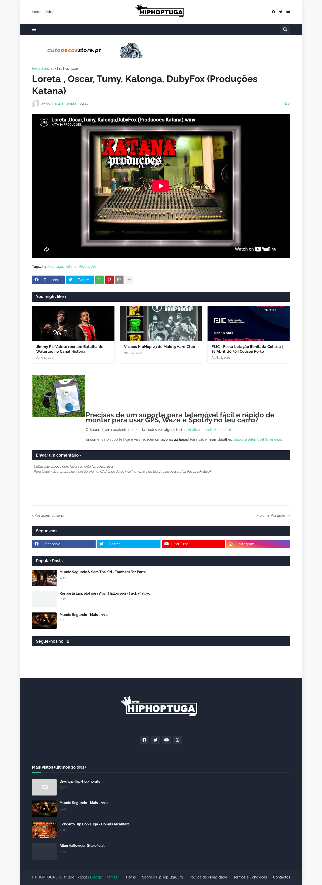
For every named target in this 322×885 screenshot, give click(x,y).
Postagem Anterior (49, 515)
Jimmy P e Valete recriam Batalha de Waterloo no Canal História (69, 349)
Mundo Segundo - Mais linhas (84, 615)
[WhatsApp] (99, 280)
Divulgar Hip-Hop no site (80, 781)
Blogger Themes (103, 877)
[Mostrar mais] (129, 280)
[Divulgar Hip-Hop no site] (44, 787)
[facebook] (273, 12)
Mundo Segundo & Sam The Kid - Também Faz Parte (103, 572)
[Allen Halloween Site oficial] (44, 851)
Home (36, 12)
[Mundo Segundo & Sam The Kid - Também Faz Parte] (44, 578)
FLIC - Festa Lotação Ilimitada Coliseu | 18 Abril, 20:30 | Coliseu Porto (247, 349)
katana (70, 266)
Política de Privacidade (208, 877)
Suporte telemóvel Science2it (258, 439)
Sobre (50, 12)
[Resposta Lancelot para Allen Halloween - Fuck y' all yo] (44, 599)
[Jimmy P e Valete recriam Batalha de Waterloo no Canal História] (73, 323)
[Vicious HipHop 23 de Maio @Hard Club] (161, 323)
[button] (34, 29)
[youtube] (288, 12)
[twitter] (280, 12)
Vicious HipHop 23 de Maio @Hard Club (159, 346)
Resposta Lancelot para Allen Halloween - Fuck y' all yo (105, 593)
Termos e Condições (250, 877)
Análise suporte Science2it (209, 430)
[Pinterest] (109, 280)
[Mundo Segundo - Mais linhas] (44, 620)
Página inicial (43, 68)
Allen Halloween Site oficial (82, 846)
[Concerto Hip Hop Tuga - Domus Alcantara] (44, 830)
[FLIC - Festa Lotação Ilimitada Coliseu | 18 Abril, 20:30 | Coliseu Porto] (249, 323)
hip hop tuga (67, 68)
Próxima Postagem (272, 515)
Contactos (281, 877)
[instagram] (177, 740)
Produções (87, 266)
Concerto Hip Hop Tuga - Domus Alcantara (95, 824)
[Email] (119, 280)
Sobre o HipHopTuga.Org (162, 877)
